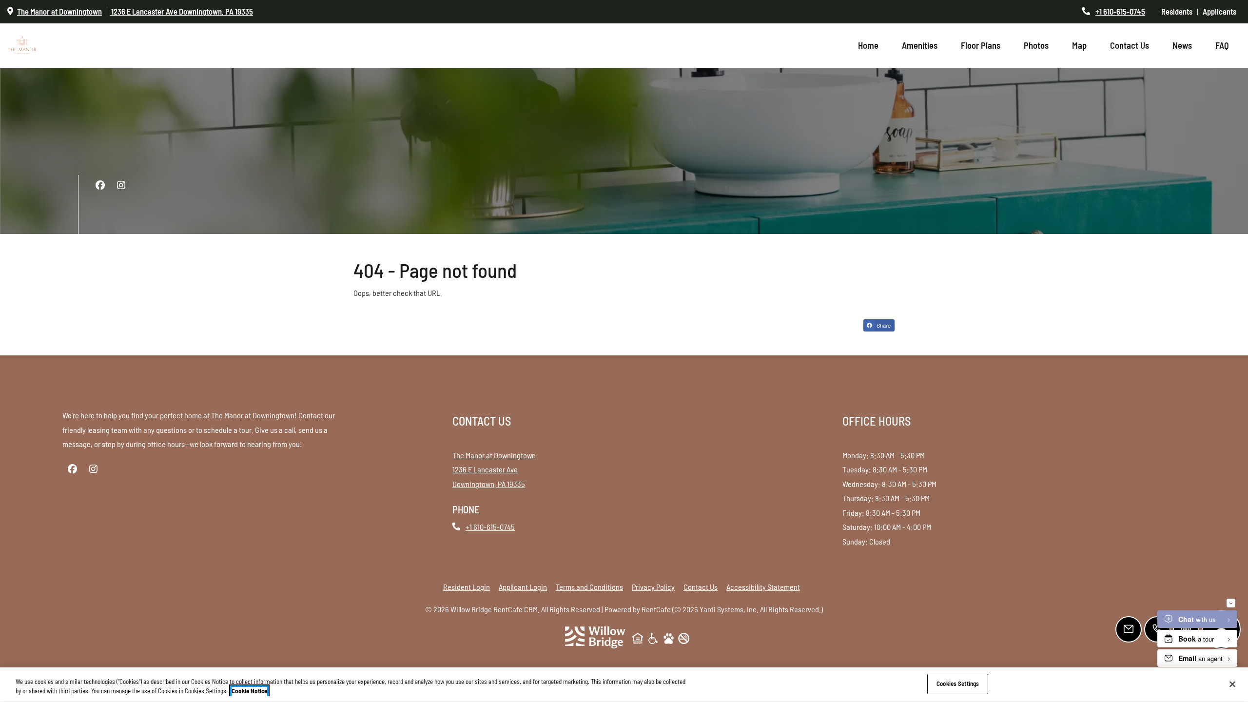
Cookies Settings (957, 683)
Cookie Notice (249, 691)
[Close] (1232, 684)
